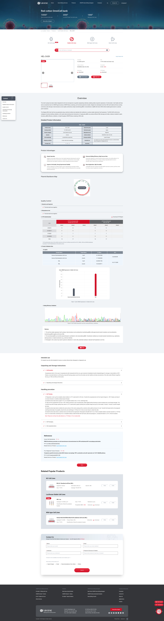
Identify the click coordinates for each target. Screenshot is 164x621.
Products (54, 30)
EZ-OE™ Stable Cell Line (41, 596)
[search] (107, 3)
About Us (121, 596)
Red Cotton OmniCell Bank (67, 591)
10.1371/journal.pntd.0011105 (53, 455)
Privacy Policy (116, 618)
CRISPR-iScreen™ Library (67, 593)
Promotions (160, 604)
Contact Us (114, 3)
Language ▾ (124, 3)
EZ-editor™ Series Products (67, 596)
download (81, 72)
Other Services (39, 599)
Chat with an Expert (116, 609)
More (82, 465)
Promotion (121, 591)
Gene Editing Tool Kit (92, 596)
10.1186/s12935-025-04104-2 (53, 443)
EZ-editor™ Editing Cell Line (41, 591)
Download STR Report (118, 216)
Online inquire (84, 76)
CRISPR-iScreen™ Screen (41, 593)
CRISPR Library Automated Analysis (95, 593)
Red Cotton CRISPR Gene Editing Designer (96, 591)
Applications (121, 599)
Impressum (123, 618)
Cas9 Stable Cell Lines (63, 30)
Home (52, 3)
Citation (120, 601)
